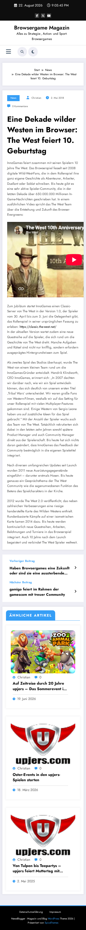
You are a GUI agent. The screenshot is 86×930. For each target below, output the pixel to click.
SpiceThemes (51, 922)
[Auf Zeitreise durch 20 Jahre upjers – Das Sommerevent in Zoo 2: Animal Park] (43, 651)
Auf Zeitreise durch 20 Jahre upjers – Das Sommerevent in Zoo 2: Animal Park (39, 686)
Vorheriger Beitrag (22, 561)
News (13, 98)
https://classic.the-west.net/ (38, 326)
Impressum (55, 912)
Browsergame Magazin (42, 27)
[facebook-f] (37, 15)
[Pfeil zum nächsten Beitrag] (75, 591)
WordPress (53, 918)
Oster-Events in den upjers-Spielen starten (36, 777)
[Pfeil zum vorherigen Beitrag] (75, 568)
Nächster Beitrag (21, 582)
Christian (36, 98)
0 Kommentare (20, 106)
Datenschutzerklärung (31, 912)
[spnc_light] (33, 52)
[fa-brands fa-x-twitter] (43, 15)
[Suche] (22, 51)
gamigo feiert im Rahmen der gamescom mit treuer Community (37, 592)
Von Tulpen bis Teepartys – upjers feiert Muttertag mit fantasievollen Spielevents (37, 868)
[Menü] (8, 51)
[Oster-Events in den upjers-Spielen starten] (43, 742)
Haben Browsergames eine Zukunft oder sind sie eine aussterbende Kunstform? (40, 571)
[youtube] (49, 15)
